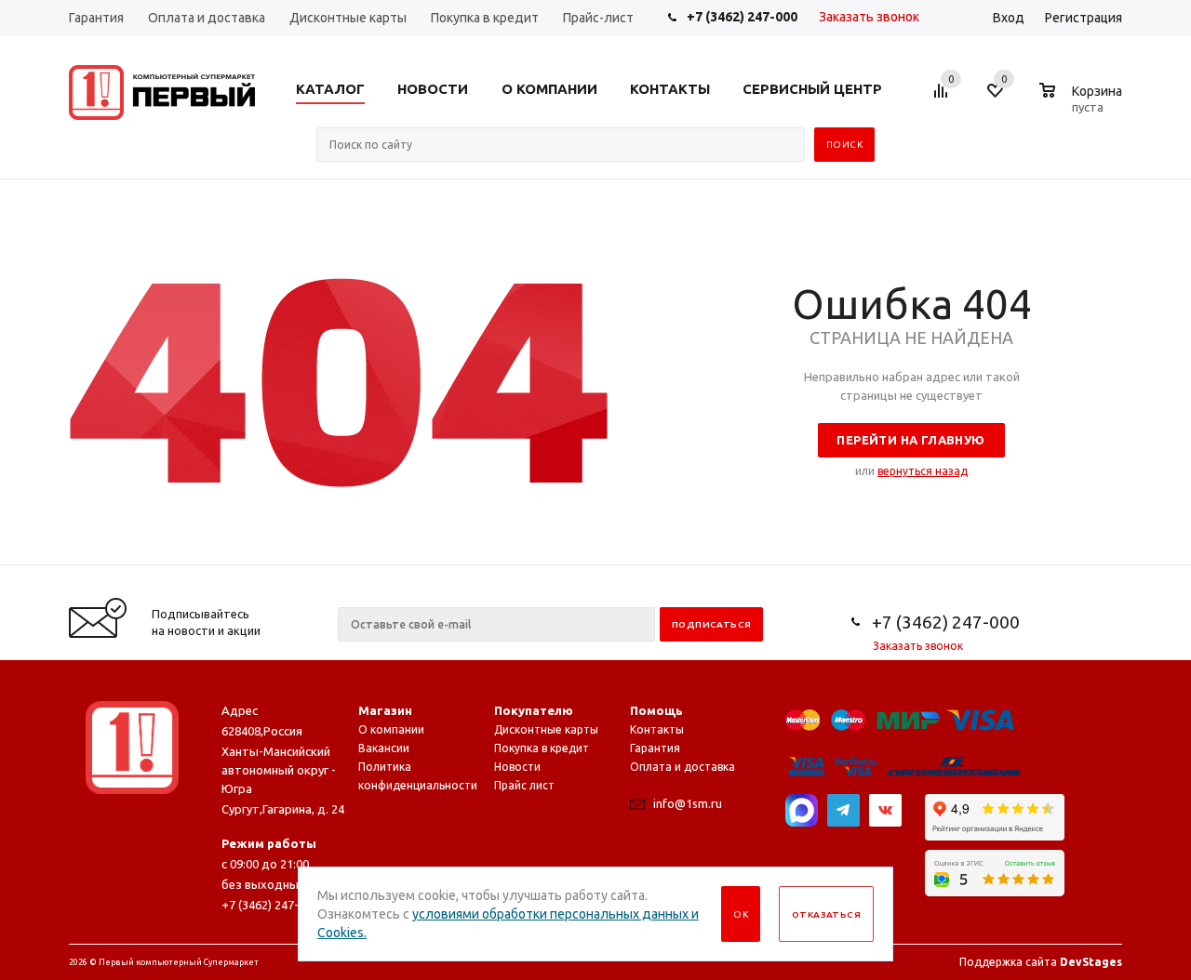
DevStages (1091, 962)
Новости (517, 767)
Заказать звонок (869, 16)
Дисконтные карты (546, 729)
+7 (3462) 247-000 (742, 16)
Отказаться (826, 914)
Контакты (657, 729)
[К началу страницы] (1100, 557)
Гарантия (655, 748)
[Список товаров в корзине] (1083, 104)
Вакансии (383, 748)
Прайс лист (524, 785)
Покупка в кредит (541, 748)
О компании (391, 729)
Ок (740, 914)
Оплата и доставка (682, 767)
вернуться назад (922, 471)
